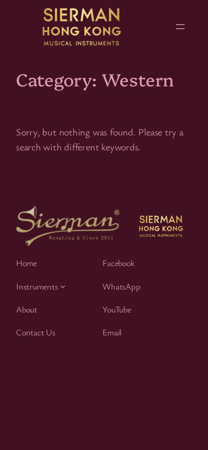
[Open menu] (180, 26)
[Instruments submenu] (63, 286)
